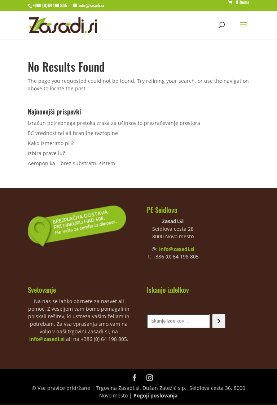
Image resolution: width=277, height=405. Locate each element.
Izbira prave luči (47, 153)
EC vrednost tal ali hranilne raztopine (73, 133)
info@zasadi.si (176, 249)
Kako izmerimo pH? (51, 143)
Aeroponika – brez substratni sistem (71, 163)
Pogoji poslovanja (155, 395)
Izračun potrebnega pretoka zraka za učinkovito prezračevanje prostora (114, 123)
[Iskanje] (218, 321)
